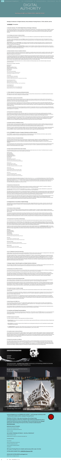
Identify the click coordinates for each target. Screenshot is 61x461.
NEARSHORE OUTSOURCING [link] (40, 1)
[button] (60, 1)
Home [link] (22, 1)
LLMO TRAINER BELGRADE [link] (28, 1)
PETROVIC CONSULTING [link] (51, 1)
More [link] (57, 1)
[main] (30, 6)
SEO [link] (34, 1)
